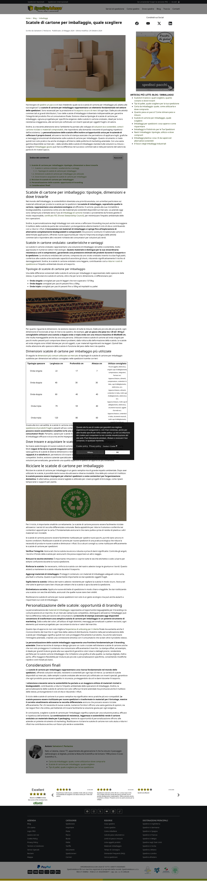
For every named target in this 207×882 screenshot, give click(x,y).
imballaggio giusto (43, 146)
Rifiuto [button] (90, 452)
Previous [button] (52, 795)
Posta (68, 831)
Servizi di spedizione (115, 9)
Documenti (70, 850)
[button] (87, 811)
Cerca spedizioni (111, 857)
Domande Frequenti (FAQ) (114, 853)
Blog (159, 9)
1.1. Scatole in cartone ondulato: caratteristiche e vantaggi (55, 168)
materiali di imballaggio (59, 610)
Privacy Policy (32, 842)
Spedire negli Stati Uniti (152, 842)
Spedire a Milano (149, 850)
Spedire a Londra (149, 853)
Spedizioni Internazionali (58, 2)
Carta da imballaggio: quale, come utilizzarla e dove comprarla (77, 761)
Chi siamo (31, 827)
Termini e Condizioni (35, 846)
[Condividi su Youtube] (148, 24)
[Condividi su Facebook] (137, 24)
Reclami (30, 853)
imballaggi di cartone (72, 212)
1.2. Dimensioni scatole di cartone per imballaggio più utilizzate (57, 174)
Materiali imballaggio (112, 846)
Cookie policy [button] (82, 446)
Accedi (174, 2)
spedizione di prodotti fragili (39, 428)
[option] (75, 797)
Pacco (68, 835)
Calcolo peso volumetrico (114, 835)
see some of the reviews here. (38, 800)
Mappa (30, 857)
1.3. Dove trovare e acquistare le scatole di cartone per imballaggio (59, 176)
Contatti (176, 9)
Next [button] (179, 795)
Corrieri (69, 857)
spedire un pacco (47, 104)
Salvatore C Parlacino (63, 746)
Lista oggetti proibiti (112, 842)
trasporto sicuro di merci (86, 110)
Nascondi (118, 157)
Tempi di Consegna (112, 850)
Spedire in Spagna (150, 831)
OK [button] (117, 452)
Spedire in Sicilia (149, 846)
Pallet (68, 842)
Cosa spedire (109, 824)
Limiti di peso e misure (113, 838)
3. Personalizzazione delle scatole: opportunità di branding (56, 182)
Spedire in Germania (151, 827)
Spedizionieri (71, 853)
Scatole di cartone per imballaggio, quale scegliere (71, 764)
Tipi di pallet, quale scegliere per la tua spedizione (71, 767)
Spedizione (70, 824)
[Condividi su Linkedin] (171, 24)
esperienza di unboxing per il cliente (82, 629)
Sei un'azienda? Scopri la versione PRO (152, 2)
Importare (70, 827)
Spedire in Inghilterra (151, 824)
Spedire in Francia (150, 835)
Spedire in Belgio (149, 838)
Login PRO (31, 831)
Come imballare (110, 831)
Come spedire (133, 9)
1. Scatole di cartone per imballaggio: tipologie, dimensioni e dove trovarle (64, 165)
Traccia (166, 9)
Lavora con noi (33, 835)
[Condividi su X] (160, 24)
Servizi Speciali (33, 850)
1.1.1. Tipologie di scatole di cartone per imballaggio (54, 171)
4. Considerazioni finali (40, 185)
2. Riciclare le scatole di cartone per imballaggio (52, 179)
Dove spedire (148, 9)
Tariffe (68, 846)
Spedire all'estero (150, 857)
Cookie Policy (32, 838)
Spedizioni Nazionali (36, 2)
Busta (68, 838)
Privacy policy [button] (95, 446)
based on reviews (38, 798)
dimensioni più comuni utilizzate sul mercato (58, 355)
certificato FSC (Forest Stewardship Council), (64, 215)
